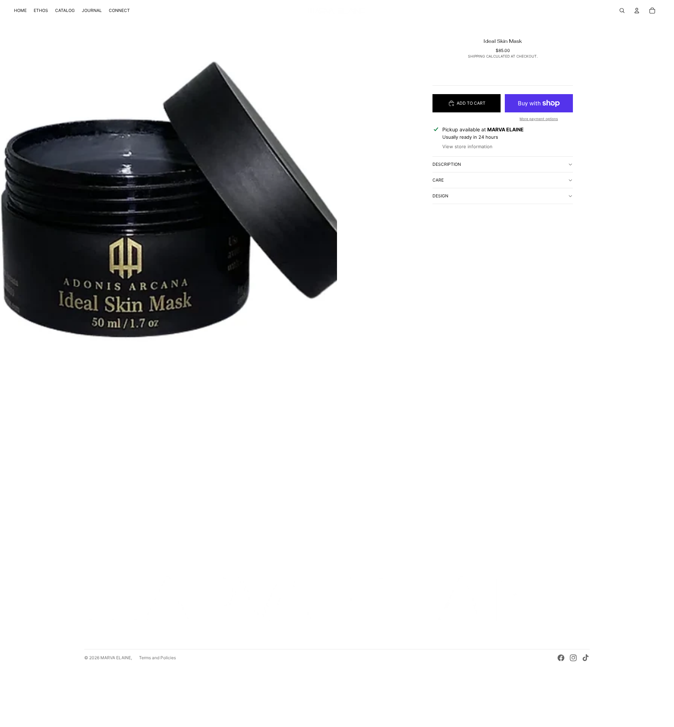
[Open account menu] (637, 10)
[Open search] (622, 10)
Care (438, 180)
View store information (467, 146)
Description (446, 164)
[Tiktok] (585, 658)
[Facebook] (561, 658)
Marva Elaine (115, 657)
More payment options (539, 119)
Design (440, 195)
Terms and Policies (157, 657)
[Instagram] (573, 658)
